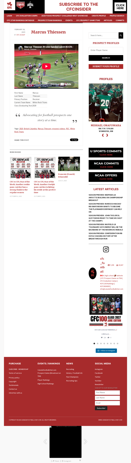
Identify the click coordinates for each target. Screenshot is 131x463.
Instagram (99, 369)
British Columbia (30, 128)
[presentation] (103, 135)
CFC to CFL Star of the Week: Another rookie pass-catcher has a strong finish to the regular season (20, 187)
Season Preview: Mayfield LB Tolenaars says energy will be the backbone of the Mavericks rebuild (106, 227)
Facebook (99, 373)
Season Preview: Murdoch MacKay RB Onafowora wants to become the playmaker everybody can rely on (105, 207)
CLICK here (120, 7)
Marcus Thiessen (48, 32)
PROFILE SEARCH (117, 16)
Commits (120, 20)
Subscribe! (101, 408)
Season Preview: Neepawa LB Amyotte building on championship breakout (106, 197)
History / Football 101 (74, 373)
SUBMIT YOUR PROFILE (106, 66)
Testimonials (13, 385)
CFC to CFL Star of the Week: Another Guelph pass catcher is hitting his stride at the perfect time (45, 187)
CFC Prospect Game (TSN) (88, 20)
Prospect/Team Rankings (50, 20)
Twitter (97, 377)
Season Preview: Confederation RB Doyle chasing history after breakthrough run (105, 236)
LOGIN (9, 16)
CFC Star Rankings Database (20, 20)
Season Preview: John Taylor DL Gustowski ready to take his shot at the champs (105, 218)
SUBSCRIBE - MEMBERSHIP (18, 369)
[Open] (105, 310)
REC (67, 128)
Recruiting (70, 369)
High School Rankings (46, 383)
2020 (21, 128)
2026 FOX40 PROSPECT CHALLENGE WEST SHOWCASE (64, 16)
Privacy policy (14, 377)
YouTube (98, 381)
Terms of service (15, 373)
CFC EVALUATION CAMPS (26, 16)
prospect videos (58, 128)
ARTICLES (108, 20)
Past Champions (72, 377)
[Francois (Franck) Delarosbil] (69, 165)
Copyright (12, 381)
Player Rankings (44, 380)
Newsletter (99, 384)
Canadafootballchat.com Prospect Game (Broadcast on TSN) (49, 373)
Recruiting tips (71, 381)
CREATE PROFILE (99, 16)
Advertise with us (15, 393)
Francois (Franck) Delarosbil (66, 175)
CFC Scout (21, 35)
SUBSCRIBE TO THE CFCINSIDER (78, 7)
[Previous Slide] (45, 440)
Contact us (13, 389)
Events (69, 20)
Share (57, 461)
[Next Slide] (85, 440)
